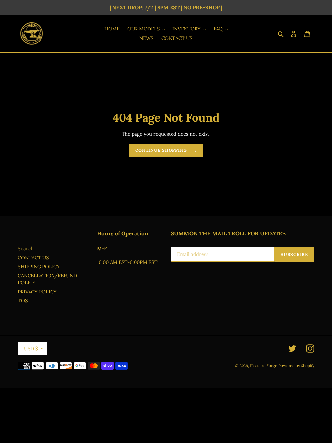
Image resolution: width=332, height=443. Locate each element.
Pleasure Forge (263, 365)
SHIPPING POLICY (39, 266)
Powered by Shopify (296, 365)
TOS (23, 300)
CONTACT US (33, 258)
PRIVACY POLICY (37, 292)
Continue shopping (161, 150)
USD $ (31, 348)
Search (26, 248)
